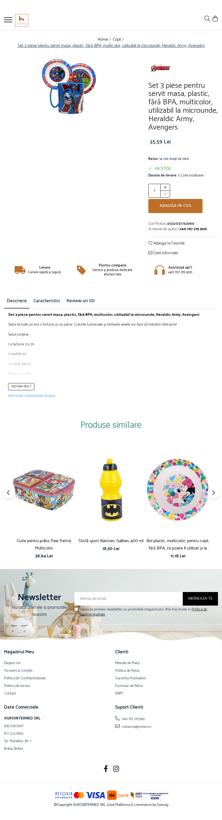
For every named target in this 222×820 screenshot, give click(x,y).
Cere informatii (165, 253)
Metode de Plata (127, 663)
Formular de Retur (129, 686)
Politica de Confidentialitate (25, 678)
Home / (104, 40)
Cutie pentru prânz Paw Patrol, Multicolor (44, 544)
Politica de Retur (127, 671)
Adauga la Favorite (168, 243)
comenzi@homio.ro (136, 727)
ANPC (119, 693)
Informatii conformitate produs (31, 396)
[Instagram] (116, 769)
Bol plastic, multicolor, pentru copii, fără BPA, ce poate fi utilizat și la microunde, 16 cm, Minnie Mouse (177, 544)
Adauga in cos (175, 206)
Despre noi (12, 663)
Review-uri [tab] (80, 301)
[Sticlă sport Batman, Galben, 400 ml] (111, 490)
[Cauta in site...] (207, 19)
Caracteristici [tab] (46, 301)
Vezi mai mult (21, 386)
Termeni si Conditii (18, 671)
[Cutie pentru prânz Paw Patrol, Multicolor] (44, 490)
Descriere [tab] (17, 301)
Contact (10, 693)
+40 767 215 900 (133, 719)
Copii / (119, 40)
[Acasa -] (36, 20)
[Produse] (9, 21)
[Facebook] (106, 769)
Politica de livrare (17, 686)
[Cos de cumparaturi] (215, 19)
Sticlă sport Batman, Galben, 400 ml (111, 541)
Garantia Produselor (130, 678)
